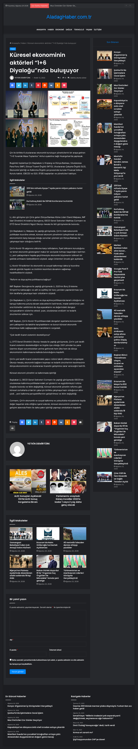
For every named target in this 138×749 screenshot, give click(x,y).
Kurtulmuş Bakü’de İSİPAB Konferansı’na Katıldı (50, 201)
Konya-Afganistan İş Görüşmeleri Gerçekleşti (120, 56)
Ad (11, 640)
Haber (51, 29)
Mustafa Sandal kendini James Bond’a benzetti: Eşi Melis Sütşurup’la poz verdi (121, 166)
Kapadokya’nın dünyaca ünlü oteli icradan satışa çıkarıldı (121, 107)
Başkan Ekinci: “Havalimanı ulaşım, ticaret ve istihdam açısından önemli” (121, 363)
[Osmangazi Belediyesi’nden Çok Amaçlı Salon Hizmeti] (21, 533)
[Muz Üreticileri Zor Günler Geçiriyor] (104, 89)
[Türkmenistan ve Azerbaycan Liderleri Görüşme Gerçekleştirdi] (74, 561)
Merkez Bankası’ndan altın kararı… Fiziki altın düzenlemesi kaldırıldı (120, 252)
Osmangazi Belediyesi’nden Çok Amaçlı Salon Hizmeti (20, 545)
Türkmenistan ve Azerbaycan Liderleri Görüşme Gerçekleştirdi (73, 574)
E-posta (14, 650)
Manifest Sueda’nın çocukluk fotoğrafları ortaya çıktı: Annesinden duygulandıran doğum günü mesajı (121, 135)
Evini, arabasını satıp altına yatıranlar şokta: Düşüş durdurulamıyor (120, 337)
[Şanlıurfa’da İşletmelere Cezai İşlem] (104, 74)
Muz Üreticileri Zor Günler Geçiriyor (65, 6)
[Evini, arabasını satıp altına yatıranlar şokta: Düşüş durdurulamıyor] (104, 332)
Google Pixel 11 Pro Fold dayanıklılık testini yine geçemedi (121, 274)
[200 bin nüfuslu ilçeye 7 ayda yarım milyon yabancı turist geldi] (17, 191)
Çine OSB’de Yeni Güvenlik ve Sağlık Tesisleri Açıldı (121, 477)
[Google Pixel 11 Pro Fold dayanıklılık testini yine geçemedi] (104, 272)
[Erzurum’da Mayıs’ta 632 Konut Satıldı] (104, 385)
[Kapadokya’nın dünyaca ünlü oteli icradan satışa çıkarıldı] (104, 104)
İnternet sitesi (55, 650)
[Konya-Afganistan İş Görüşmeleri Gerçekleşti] (104, 56)
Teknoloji (79, 29)
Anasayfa (41, 29)
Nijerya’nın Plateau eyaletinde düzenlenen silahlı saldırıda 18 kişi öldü (21, 574)
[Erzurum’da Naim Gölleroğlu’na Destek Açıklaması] (48, 533)
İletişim (97, 29)
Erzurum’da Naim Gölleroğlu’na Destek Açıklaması (47, 545)
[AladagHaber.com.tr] (69, 17)
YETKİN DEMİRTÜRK (22, 78)
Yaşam (89, 29)
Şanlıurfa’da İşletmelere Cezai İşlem (120, 73)
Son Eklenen (113, 42)
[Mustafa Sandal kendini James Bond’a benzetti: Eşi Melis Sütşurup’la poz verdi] (104, 160)
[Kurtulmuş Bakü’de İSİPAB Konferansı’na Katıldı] (17, 204)
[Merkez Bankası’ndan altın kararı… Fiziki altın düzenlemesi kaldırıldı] (104, 249)
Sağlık (69, 29)
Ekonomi (60, 29)
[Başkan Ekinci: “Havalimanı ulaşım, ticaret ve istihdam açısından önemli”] (104, 359)
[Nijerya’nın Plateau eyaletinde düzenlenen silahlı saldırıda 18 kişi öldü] (21, 561)
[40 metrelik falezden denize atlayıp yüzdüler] (74, 533)
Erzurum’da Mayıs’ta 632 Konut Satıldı (120, 384)
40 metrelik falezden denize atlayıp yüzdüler (73, 545)
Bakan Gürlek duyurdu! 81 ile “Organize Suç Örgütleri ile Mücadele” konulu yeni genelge (48, 575)
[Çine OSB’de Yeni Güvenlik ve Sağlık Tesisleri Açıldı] (104, 477)
